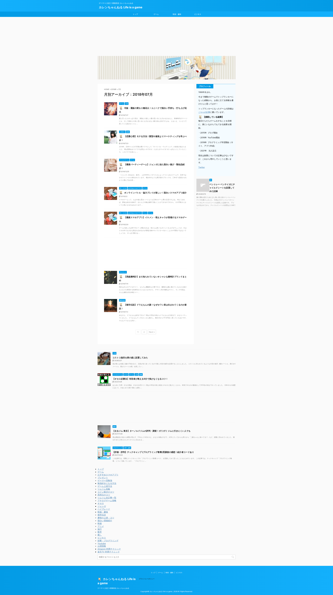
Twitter (201, 167)
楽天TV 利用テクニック (109, 551)
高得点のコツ (104, 494)
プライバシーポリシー (147, 579)
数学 (100, 532)
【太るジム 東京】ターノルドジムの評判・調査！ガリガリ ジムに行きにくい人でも (152, 431)
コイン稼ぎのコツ (106, 492)
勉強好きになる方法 (107, 483)
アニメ (101, 526)
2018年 (114, 89)
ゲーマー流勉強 (105, 480)
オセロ (101, 503)
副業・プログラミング (108, 540)
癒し (100, 535)
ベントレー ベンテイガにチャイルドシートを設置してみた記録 (222, 187)
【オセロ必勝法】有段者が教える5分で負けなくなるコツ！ (140, 378)
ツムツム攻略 (104, 489)
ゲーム (156, 14)
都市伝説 (102, 515)
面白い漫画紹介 (105, 520)
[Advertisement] (166, 36)
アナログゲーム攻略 (107, 500)
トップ (135, 14)
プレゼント (103, 477)
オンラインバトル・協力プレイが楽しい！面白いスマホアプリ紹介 (155, 192)
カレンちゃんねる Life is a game (120, 7)
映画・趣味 (177, 14)
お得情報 (102, 546)
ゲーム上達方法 (105, 486)
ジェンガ (102, 506)
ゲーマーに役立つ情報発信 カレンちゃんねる (113, 588)
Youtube (102, 543)
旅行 (100, 529)
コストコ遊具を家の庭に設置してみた (130, 357)
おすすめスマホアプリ (108, 474)
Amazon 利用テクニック (109, 549)
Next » (152, 332)
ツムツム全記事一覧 (107, 497)
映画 (100, 523)
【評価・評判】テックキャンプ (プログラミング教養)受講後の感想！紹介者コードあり (153, 452)
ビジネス (197, 14)
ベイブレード (104, 509)
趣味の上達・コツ (106, 517)
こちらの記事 (204, 112)
